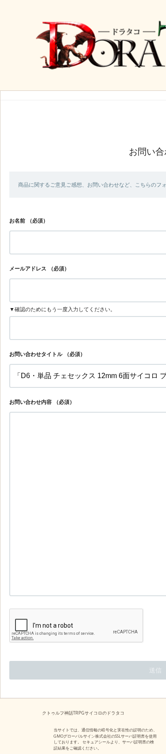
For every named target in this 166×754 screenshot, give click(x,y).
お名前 (17, 220)
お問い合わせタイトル (35, 354)
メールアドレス (27, 268)
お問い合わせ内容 (30, 402)
